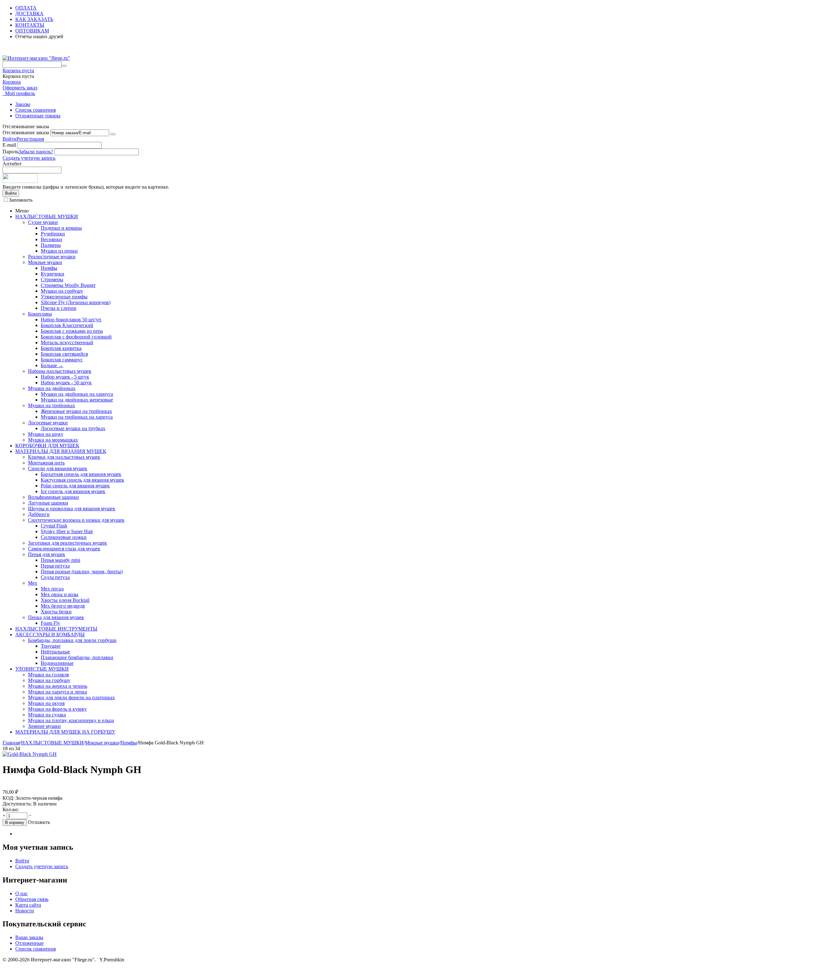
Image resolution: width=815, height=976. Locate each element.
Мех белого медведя (63, 606)
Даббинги (39, 514)
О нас (21, 893)
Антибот (12, 163)
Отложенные (29, 943)
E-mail (9, 145)
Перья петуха (55, 565)
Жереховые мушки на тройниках (76, 411)
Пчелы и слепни (58, 308)
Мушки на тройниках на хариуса (77, 417)
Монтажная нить (46, 462)
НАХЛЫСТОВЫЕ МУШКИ (46, 216)
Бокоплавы (40, 314)
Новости (24, 910)
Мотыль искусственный (67, 342)
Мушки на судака (47, 714)
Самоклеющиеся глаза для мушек (64, 548)
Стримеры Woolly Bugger (68, 285)
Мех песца (52, 588)
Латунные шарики (48, 502)
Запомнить (20, 200)
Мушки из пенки (59, 251)
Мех (32, 583)
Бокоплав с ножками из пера (72, 331)
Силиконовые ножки (64, 537)
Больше (52, 365)
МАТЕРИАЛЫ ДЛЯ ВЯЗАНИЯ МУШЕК (60, 451)
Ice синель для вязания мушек (73, 491)
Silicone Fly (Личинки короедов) (75, 302)
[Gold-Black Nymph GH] (30, 754)
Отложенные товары (37, 115)
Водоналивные (57, 663)
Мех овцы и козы (59, 594)
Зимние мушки (44, 726)
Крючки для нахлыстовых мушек (64, 457)
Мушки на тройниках (51, 405)
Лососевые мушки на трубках (73, 428)
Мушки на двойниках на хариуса (77, 394)
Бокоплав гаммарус (62, 359)
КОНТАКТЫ (29, 25)
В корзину (14, 822)
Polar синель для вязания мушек (75, 485)
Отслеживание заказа (26, 132)
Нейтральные (55, 651)
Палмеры (51, 245)
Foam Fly (50, 623)
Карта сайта (28, 905)
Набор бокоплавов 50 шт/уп (71, 319)
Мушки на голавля (48, 674)
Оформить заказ (20, 87)
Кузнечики (52, 273)
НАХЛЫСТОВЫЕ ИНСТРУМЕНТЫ (56, 628)
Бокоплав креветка (61, 348)
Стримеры (52, 279)
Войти (10, 139)
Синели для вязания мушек (57, 468)
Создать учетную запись (29, 158)
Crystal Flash (54, 525)
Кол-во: (11, 809)
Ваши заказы (29, 937)
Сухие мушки (43, 222)
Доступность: (17, 803)
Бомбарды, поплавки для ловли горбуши (72, 640)
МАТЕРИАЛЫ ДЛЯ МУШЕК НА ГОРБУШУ (65, 732)
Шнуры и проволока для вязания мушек (71, 508)
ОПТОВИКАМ (32, 30)
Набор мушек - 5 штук (65, 377)
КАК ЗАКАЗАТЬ (34, 19)
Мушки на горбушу (62, 291)
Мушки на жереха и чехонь (57, 686)
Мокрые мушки (45, 262)
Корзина (12, 82)
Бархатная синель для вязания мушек (81, 474)
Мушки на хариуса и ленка (57, 691)
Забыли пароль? (35, 151)
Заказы (22, 104)
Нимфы (49, 268)
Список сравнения (35, 110)
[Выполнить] (113, 134)
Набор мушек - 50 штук (66, 382)
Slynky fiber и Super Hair (67, 531)
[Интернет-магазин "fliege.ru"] (36, 58)
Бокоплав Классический (67, 325)
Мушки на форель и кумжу (57, 709)
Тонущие (50, 646)
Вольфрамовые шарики (53, 497)
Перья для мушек (46, 554)
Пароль (10, 151)
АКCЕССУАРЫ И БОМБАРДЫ (50, 634)
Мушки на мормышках (53, 440)
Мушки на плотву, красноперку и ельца (71, 720)
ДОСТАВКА (29, 13)
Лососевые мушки (48, 422)
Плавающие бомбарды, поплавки (77, 657)
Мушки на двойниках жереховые (77, 399)
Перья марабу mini (60, 560)
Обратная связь (31, 899)
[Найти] (64, 66)
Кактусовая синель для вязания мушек (82, 480)
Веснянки (51, 239)
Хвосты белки (56, 611)
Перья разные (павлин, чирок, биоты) (82, 571)
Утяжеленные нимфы (64, 296)
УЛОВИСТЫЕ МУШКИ (42, 669)
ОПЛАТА (26, 7)
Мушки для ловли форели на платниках (71, 697)
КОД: (8, 798)
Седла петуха (55, 577)
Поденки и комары (61, 228)
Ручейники (53, 233)
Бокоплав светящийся (64, 354)
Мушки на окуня (46, 703)
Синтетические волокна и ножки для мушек (76, 520)
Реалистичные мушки (51, 256)
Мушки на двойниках (51, 388)
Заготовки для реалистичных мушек (67, 543)
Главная (11, 742)
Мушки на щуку (45, 434)
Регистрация (30, 139)
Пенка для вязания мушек (56, 617)
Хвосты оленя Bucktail (65, 600)
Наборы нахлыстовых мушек (59, 371)
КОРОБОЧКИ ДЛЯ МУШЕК (47, 445)
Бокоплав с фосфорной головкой (76, 336)
